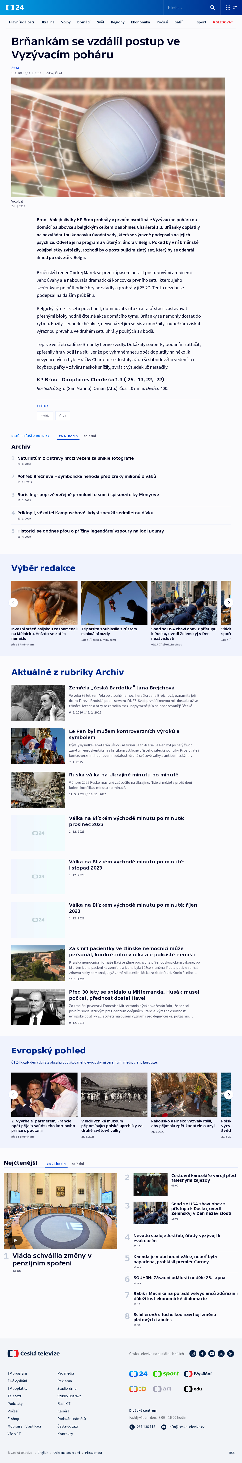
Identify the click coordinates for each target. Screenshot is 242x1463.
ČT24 (15, 68)
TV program (17, 1373)
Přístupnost (93, 1452)
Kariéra (63, 1411)
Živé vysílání (17, 1380)
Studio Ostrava (69, 1396)
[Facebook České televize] (202, 1353)
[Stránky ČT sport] (166, 1373)
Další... (179, 22)
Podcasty (15, 1403)
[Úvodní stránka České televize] (34, 1353)
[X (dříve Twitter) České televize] (221, 1353)
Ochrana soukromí (66, 1452)
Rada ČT (64, 1403)
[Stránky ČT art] (162, 1388)
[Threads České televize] (230, 1353)
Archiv (45, 416)
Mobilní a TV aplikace (25, 1426)
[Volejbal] (118, 137)
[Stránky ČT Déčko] (137, 1388)
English (43, 1452)
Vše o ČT (14, 1433)
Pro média (65, 1373)
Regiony (118, 22)
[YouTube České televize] (212, 1353)
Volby (66, 22)
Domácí (83, 22)
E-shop (13, 1418)
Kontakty (65, 1433)
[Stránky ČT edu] (193, 1388)
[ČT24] (15, 7)
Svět (100, 22)
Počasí (162, 22)
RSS (231, 1452)
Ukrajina (48, 22)
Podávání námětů (71, 1418)
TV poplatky (17, 1388)
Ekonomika (140, 22)
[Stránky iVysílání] (198, 1373)
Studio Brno (67, 1388)
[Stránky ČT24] (138, 1373)
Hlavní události (21, 22)
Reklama (64, 1380)
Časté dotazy (67, 1426)
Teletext (15, 1396)
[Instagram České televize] (193, 1353)
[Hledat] (212, 7)
